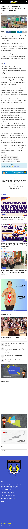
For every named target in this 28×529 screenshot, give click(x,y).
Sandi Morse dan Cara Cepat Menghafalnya (14, 343)
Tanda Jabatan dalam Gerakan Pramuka (13, 355)
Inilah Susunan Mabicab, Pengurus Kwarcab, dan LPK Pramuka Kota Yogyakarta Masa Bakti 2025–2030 (14, 272)
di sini (14, 498)
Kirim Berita (3, 523)
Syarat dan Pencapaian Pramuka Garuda (13, 359)
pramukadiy (17, 161)
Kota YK (18, 13)
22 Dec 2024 (12, 13)
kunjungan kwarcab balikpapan (10, 157)
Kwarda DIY (7, 525)
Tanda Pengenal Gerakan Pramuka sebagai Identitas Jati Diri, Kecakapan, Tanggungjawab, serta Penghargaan (15, 349)
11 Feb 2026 (4, 276)
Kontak (9, 523)
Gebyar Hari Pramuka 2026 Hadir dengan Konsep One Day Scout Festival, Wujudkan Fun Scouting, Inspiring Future (14, 72)
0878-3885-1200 (10, 491)
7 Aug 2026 (4, 221)
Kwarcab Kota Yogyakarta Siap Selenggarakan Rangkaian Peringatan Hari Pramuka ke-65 (12, 67)
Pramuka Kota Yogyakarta (7, 161)
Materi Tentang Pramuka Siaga (10, 338)
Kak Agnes (5, 13)
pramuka (16, 159)
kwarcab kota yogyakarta (7, 159)
